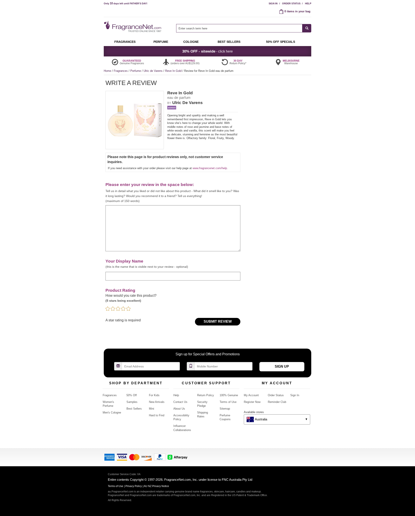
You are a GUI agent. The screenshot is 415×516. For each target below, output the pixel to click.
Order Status (291, 3)
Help (308, 3)
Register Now (252, 402)
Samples (131, 402)
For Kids (154, 395)
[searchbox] (239, 28)
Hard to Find (156, 415)
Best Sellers (134, 408)
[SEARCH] (306, 28)
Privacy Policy (133, 486)
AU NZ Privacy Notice (156, 486)
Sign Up (282, 366)
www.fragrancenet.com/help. (210, 168)
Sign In (273, 3)
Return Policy (205, 395)
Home (107, 70)
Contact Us (180, 402)
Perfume (136, 70)
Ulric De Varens (187, 102)
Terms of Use (228, 402)
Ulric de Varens (153, 70)
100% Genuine (229, 395)
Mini (151, 408)
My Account (251, 395)
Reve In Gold (173, 70)
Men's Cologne (112, 412)
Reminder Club (277, 402)
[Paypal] (159, 457)
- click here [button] (207, 51)
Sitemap (225, 408)
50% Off (131, 395)
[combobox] (243, 28)
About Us (179, 408)
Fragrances (121, 70)
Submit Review (218, 321)
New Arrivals (156, 402)
